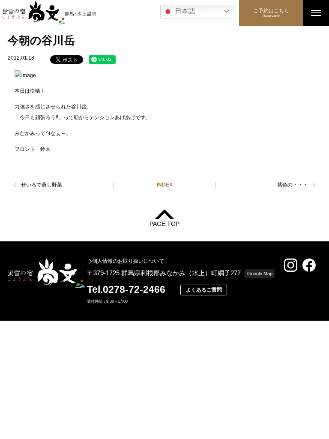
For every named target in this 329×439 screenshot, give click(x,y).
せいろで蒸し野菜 (41, 185)
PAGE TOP (164, 223)
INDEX (165, 185)
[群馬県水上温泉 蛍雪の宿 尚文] (119, 13)
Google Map (259, 273)
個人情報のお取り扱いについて (128, 261)
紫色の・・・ (292, 185)
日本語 (184, 11)
